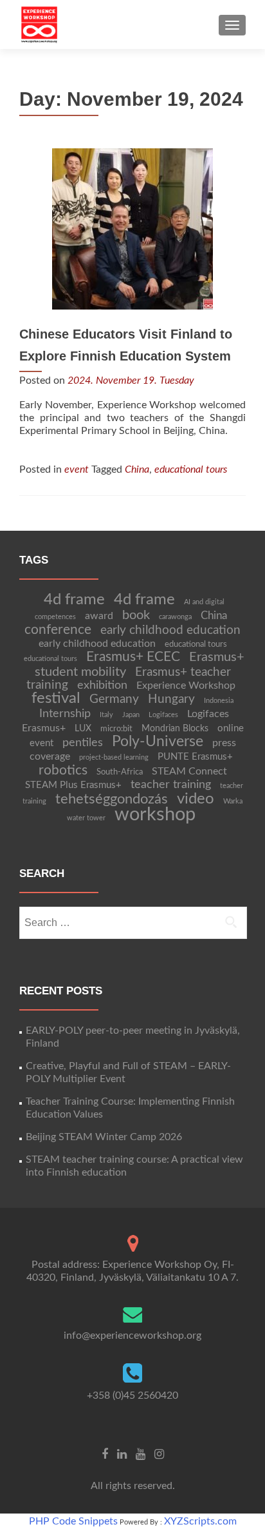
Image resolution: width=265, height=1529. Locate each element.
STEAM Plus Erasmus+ (73, 785)
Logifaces (163, 714)
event (76, 469)
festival (56, 698)
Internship (65, 713)
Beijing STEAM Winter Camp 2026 (104, 1137)
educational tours (190, 469)
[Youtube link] (140, 1454)
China (137, 469)
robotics (63, 770)
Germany (114, 699)
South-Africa (119, 771)
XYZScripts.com (200, 1521)
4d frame (74, 599)
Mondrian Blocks (175, 728)
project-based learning (114, 757)
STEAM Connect (189, 771)
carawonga (175, 616)
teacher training (171, 784)
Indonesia (218, 700)
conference (57, 629)
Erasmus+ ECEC (133, 657)
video (195, 799)
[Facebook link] (105, 1454)
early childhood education (170, 630)
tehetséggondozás (111, 799)
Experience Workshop (185, 685)
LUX (83, 728)
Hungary (171, 699)
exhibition (102, 685)
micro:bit (116, 728)
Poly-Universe (157, 741)
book (136, 615)
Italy (106, 714)
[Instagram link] (159, 1454)
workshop (155, 814)
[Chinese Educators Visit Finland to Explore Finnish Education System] (132, 228)
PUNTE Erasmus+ (195, 757)
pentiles (82, 742)
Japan (131, 714)
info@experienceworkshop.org (132, 1335)
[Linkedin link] (122, 1454)
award (99, 616)
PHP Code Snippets (73, 1521)
